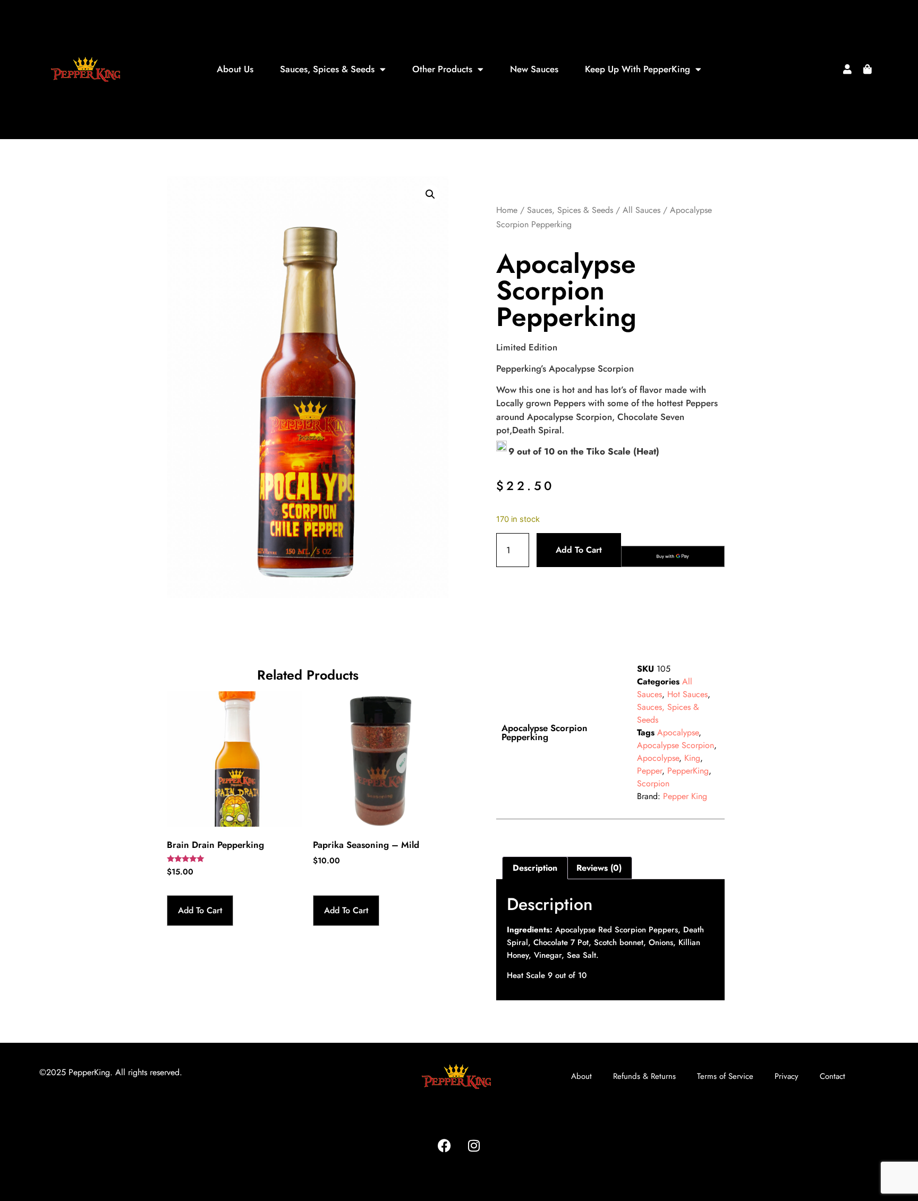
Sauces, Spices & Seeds (327, 69)
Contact (832, 1076)
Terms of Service (725, 1076)
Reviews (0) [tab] (599, 868)
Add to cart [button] (200, 910)
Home (506, 210)
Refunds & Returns (644, 1076)
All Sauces (641, 210)
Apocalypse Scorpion (675, 745)
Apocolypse (658, 758)
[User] (847, 69)
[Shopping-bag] (867, 69)
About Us (235, 69)
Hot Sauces (687, 694)
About (581, 1076)
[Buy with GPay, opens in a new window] (673, 556)
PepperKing (688, 771)
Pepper (649, 771)
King (692, 758)
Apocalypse (678, 732)
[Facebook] (444, 1146)
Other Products (442, 69)
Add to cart (579, 550)
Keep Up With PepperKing (637, 69)
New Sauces (534, 69)
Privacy (786, 1076)
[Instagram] (474, 1146)
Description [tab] (535, 868)
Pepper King (685, 796)
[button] (430, 194)
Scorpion (653, 783)
